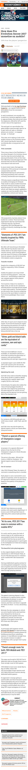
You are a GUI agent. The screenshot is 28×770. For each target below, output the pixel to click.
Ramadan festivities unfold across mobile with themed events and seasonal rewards (12, 736)
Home (2, 28)
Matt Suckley (10, 46)
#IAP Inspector (6, 714)
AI (18, 1)
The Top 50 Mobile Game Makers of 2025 (12, 749)
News (2, 8)
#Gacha (15, 710)
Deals (9, 8)
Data (15, 8)
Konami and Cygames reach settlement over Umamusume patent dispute (14, 743)
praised (7, 630)
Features (23, 8)
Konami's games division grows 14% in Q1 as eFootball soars (13, 763)
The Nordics (12, 1)
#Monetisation (6, 710)
